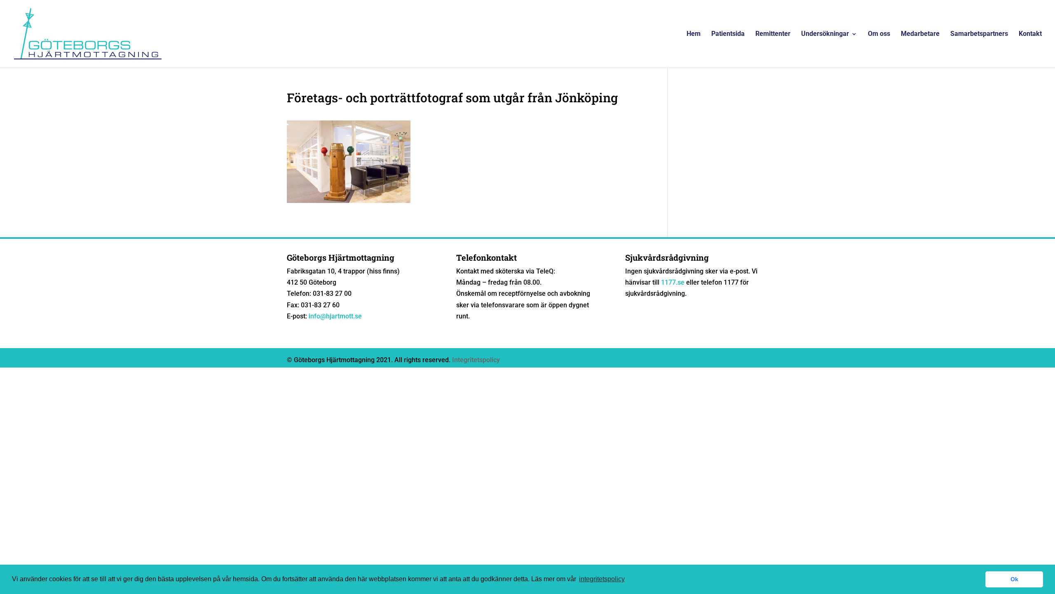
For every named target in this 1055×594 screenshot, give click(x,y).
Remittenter (772, 34)
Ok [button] (1014, 579)
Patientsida (728, 34)
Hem (694, 34)
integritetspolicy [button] (602, 578)
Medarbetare (920, 34)
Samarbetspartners (979, 34)
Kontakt (1030, 34)
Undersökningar (825, 34)
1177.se (673, 282)
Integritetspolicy (476, 360)
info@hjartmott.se (335, 316)
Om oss (879, 34)
